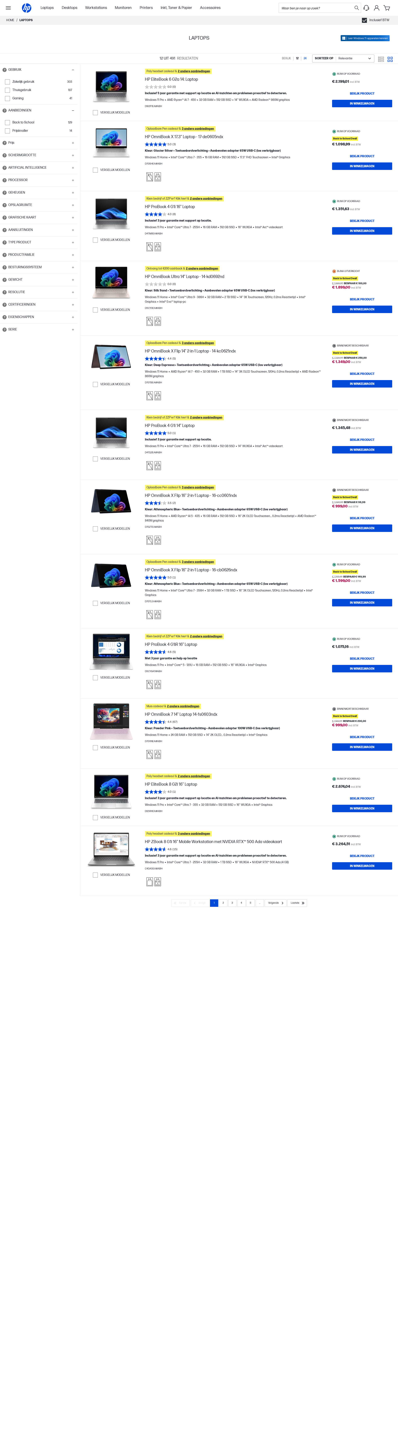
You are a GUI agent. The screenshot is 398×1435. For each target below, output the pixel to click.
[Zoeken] (356, 8)
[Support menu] (366, 8)
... (259, 903)
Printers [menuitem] (146, 8)
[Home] (26, 8)
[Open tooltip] (4, 70)
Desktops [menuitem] (69, 8)
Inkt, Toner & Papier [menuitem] (176, 8)
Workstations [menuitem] (96, 8)
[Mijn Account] (377, 8)
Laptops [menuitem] (47, 8)
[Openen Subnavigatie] (8, 8)
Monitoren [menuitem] (123, 8)
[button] (39, 70)
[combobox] (343, 58)
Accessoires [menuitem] (210, 8)
